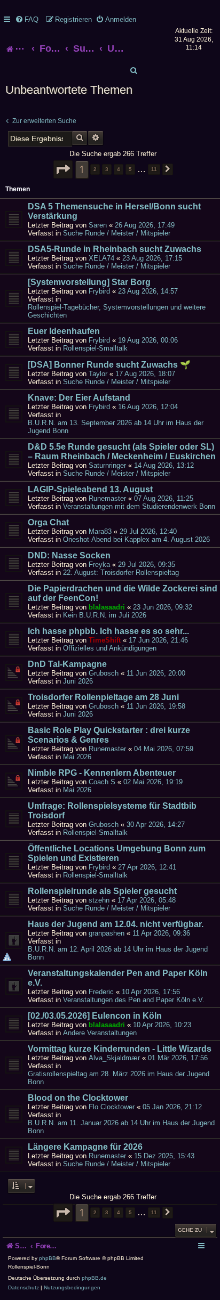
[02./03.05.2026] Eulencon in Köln (95, 1015)
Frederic (101, 992)
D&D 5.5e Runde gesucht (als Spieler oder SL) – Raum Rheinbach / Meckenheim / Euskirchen (122, 451)
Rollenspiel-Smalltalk (95, 348)
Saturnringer (107, 465)
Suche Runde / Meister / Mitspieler (116, 233)
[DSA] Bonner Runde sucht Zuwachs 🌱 (109, 364)
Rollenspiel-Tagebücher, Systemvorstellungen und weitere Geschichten (117, 311)
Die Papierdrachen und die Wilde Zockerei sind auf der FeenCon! (122, 593)
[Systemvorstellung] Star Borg (89, 282)
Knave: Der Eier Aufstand (79, 397)
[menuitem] (26, 19)
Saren (98, 225)
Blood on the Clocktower (78, 1097)
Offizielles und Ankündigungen (109, 648)
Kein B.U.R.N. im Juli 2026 (104, 615)
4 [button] (118, 169)
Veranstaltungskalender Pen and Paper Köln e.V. (118, 978)
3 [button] (106, 169)
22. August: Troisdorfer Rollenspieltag (121, 572)
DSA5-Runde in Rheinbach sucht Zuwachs (114, 249)
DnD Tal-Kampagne (67, 664)
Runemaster (107, 498)
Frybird (99, 291)
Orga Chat (48, 522)
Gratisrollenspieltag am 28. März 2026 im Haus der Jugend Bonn (118, 1078)
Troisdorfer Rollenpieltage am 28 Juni (103, 697)
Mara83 (100, 531)
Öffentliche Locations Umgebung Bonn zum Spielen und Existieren (117, 853)
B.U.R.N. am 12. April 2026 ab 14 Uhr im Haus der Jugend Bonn (118, 953)
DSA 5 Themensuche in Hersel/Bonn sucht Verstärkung (114, 211)
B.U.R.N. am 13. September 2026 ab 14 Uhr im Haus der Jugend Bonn (115, 427)
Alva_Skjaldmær (114, 1058)
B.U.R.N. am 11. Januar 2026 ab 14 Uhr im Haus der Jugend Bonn (121, 1127)
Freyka (99, 564)
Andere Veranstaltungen (100, 1033)
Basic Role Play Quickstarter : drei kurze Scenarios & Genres (109, 735)
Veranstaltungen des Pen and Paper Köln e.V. (134, 1000)
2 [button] (95, 169)
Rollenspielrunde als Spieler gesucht (102, 891)
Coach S (102, 782)
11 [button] (154, 169)
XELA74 (101, 258)
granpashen (106, 933)
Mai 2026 (77, 757)
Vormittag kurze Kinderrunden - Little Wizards (119, 1048)
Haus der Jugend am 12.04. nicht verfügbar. (115, 924)
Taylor (98, 374)
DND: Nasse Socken (69, 555)
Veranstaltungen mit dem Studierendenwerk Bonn (139, 506)
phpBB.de (94, 1278)
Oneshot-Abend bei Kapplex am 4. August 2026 (136, 539)
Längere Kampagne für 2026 (85, 1146)
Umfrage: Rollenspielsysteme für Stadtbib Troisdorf (112, 810)
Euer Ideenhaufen (64, 331)
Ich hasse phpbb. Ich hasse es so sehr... (108, 631)
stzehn (99, 900)
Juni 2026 (78, 681)
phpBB (47, 1258)
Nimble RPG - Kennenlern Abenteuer (102, 772)
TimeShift (105, 640)
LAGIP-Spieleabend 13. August (90, 489)
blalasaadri (107, 607)
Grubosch (104, 673)
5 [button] (130, 169)
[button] (63, 169)
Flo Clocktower (112, 1107)
